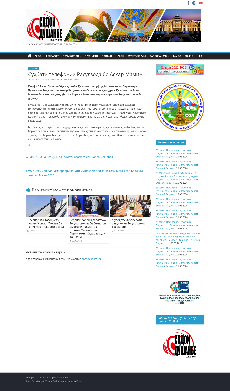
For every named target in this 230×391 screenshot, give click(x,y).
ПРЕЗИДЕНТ (91, 55)
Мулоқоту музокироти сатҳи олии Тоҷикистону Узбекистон (128, 223)
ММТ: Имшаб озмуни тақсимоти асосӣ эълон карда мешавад (69, 157)
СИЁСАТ (33, 68)
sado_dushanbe (52, 79)
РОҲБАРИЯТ (52, 55)
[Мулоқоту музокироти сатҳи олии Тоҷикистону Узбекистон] (130, 197)
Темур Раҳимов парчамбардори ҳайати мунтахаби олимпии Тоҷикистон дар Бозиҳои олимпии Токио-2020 (84, 173)
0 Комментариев (71, 79)
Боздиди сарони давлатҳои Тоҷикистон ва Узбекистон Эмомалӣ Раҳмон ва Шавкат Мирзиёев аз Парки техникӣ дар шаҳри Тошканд (88, 228)
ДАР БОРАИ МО (158, 55)
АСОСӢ (38, 55)
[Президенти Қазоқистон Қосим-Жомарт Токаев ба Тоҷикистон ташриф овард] (46, 197)
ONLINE (188, 55)
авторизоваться (92, 259)
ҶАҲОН (120, 55)
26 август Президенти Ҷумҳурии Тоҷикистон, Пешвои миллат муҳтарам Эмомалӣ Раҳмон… (177, 153)
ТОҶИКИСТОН (71, 55)
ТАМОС (177, 55)
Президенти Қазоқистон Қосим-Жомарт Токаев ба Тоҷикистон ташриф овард (45, 223)
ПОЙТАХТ (107, 55)
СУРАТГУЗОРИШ (137, 55)
